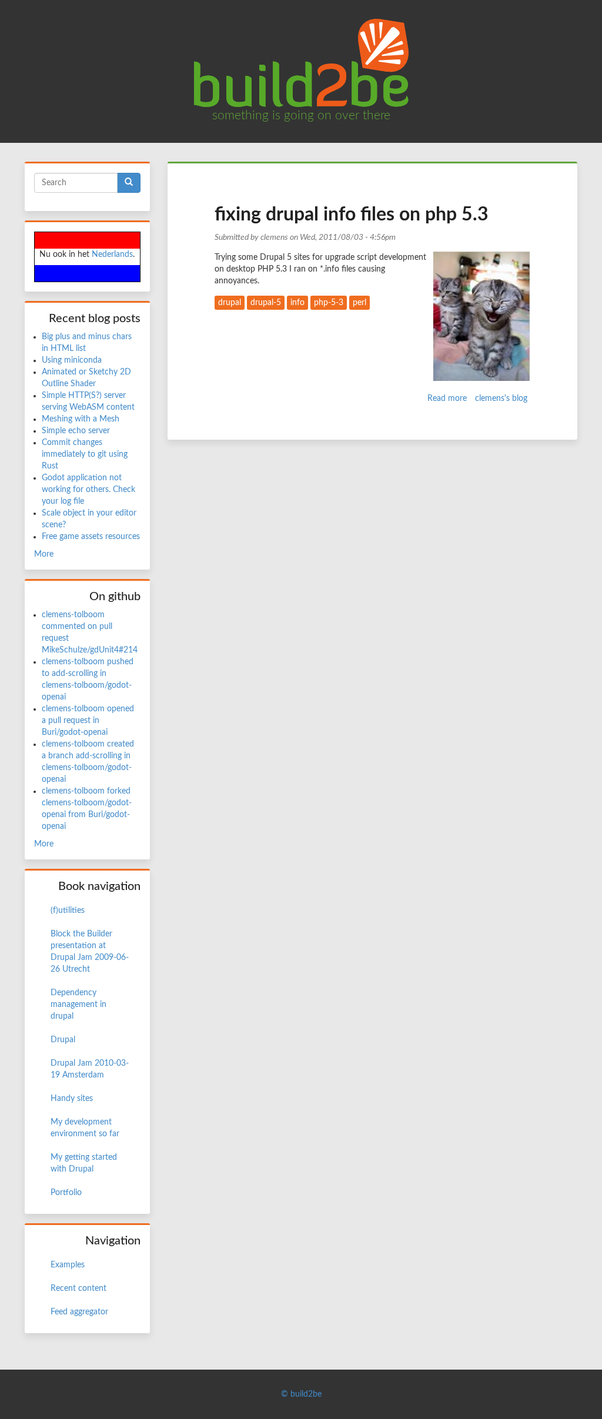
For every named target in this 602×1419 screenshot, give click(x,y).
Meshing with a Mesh (80, 419)
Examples (68, 1265)
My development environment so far (85, 1128)
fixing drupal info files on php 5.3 (352, 214)
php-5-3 (328, 303)
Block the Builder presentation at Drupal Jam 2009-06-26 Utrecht (90, 951)
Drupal (63, 1040)
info (297, 303)
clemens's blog (501, 398)
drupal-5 (265, 303)
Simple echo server (76, 431)
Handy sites (72, 1099)
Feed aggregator (79, 1312)
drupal (229, 303)
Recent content (78, 1288)
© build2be (301, 1394)
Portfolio (66, 1193)
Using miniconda (72, 360)
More (43, 554)
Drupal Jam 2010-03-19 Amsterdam (90, 1069)
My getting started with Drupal (84, 1163)
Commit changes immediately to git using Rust (85, 454)
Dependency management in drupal (78, 1004)
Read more (447, 398)
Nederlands (112, 254)
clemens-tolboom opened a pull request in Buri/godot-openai (88, 721)
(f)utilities (68, 910)
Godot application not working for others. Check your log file (88, 490)
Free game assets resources (91, 537)
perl (359, 303)
